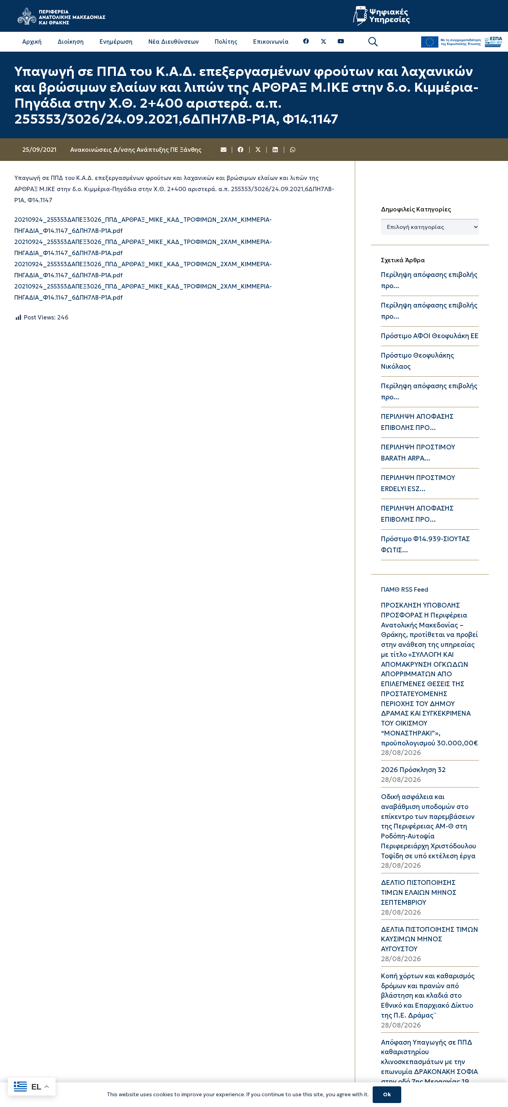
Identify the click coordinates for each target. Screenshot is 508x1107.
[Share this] (241, 150)
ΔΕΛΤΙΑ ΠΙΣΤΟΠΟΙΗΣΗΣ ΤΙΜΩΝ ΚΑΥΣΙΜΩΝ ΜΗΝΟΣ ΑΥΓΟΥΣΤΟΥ (429, 939)
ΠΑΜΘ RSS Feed (404, 589)
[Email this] (224, 150)
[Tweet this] (258, 150)
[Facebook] (306, 42)
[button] (372, 42)
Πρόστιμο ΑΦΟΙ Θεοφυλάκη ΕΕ (430, 336)
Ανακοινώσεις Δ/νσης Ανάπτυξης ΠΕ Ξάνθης (135, 149)
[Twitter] (324, 42)
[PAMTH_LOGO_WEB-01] (61, 16)
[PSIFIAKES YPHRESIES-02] (382, 16)
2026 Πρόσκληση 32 (413, 770)
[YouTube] (341, 42)
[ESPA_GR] (462, 42)
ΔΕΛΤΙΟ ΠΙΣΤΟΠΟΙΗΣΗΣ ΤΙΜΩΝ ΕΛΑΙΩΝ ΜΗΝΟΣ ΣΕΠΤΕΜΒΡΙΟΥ (418, 893)
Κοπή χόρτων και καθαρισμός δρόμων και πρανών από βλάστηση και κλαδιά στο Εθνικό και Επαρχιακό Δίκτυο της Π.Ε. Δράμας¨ (428, 996)
